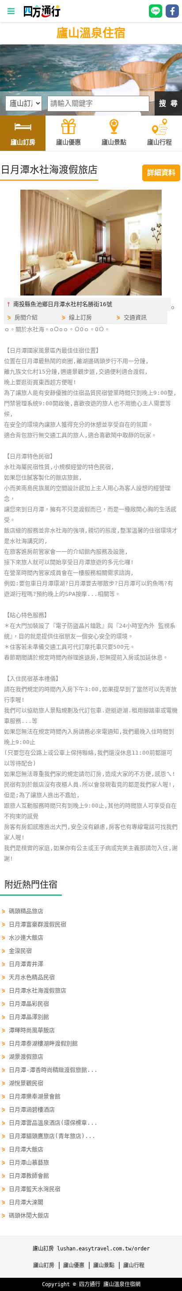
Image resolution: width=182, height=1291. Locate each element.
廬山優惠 (73, 1265)
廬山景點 (103, 1265)
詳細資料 (161, 172)
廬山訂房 (43, 1265)
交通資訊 (135, 317)
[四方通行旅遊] (41, 15)
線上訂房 (80, 317)
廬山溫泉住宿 (91, 33)
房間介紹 (26, 317)
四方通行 (89, 1284)
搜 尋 (168, 103)
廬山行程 (133, 1265)
